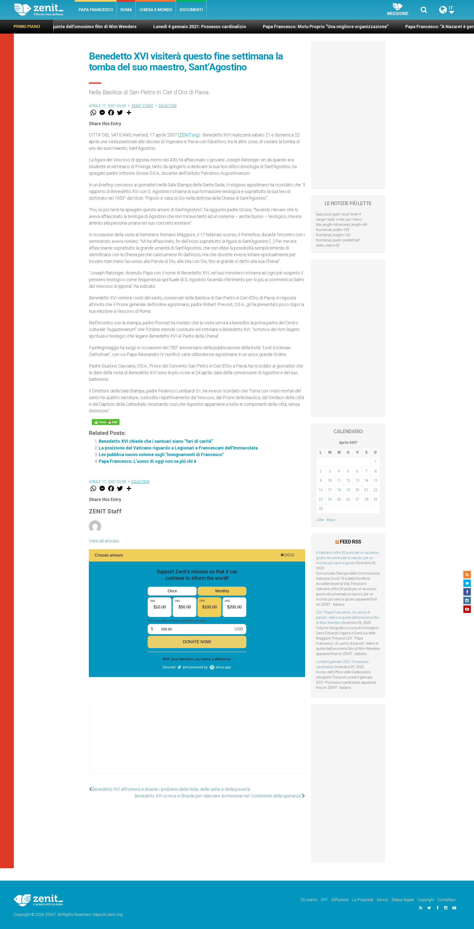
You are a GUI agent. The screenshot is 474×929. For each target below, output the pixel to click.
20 (357, 490)
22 (375, 490)
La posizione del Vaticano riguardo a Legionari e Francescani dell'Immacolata (178, 447)
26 (348, 499)
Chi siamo (308, 899)
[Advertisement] (197, 741)
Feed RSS (350, 542)
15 (375, 481)
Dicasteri (168, 106)
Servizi (382, 899)
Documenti (191, 9)
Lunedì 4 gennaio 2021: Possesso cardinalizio (165, 26)
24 (330, 499)
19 (348, 490)
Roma (126, 9)
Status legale (403, 899)
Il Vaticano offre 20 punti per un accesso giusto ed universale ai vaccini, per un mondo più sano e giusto (347, 558)
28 (366, 499)
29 (375, 499)
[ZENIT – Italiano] (44, 9)
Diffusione (340, 899)
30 (321, 509)
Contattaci (446, 899)
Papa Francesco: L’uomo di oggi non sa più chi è (147, 461)
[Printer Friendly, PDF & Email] (105, 422)
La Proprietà (362, 899)
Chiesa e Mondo (155, 9)
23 (321, 499)
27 (357, 499)
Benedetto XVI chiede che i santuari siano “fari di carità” (156, 441)
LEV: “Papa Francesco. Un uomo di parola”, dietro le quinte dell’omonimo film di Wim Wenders (348, 617)
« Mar (320, 520)
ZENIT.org (188, 134)
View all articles (104, 540)
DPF (324, 899)
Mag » (331, 520)
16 (321, 490)
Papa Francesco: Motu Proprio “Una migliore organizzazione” (291, 26)
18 (339, 490)
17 (330, 490)
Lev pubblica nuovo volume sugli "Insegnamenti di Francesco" (161, 454)
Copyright (425, 899)
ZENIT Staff (142, 106)
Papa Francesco (96, 9)
